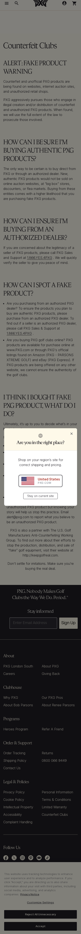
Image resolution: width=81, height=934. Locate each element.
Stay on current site (40, 496)
